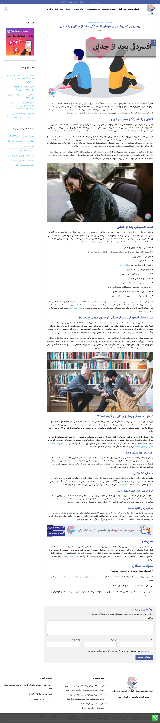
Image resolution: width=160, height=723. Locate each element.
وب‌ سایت (76, 639)
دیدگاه (150, 618)
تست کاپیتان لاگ (26, 150)
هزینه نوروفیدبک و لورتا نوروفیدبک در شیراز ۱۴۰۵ (24, 88)
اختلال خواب (125, 265)
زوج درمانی (29, 146)
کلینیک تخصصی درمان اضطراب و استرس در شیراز (84, 685)
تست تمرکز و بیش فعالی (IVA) (21, 155)
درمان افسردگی (76, 308)
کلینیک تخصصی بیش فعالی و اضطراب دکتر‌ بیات (120, 9)
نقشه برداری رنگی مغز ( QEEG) (21, 141)
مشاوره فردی (122, 484)
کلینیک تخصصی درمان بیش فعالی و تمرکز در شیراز (84, 690)
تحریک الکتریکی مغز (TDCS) (21, 136)
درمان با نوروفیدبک (68, 556)
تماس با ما (59, 9)
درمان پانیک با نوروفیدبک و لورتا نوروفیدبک (20, 96)
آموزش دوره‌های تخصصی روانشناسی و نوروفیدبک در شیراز (80, 2)
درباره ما (50, 9)
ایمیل (113, 639)
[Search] (6, 9)
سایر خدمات (78, 9)
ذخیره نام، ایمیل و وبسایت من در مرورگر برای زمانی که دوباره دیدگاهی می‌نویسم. (118, 651)
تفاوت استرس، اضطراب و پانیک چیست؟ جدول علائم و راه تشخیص (20, 78)
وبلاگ (68, 9)
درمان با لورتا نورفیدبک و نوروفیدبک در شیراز (87, 694)
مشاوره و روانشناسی (93, 22)
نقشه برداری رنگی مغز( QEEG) (92, 708)
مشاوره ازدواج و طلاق (106, 22)
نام (151, 639)
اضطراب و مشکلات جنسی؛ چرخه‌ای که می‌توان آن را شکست (20, 115)
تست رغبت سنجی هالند (24, 160)
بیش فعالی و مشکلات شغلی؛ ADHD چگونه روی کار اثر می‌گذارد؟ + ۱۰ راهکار (22, 105)
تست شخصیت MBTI (25, 165)
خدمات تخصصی (93, 9)
